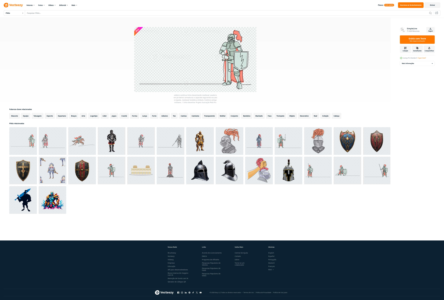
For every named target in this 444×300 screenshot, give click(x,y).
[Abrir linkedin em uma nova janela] (186, 292)
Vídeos (51, 5)
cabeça (336, 116)
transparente (209, 116)
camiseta (195, 116)
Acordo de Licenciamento (212, 253)
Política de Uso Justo (280, 292)
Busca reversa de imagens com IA (178, 274)
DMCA (204, 256)
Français (271, 266)
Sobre (237, 259)
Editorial (62, 5)
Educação (171, 266)
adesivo (164, 116)
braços (73, 116)
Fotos (40, 5)
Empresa (171, 263)
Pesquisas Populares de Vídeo (211, 274)
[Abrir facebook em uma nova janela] (178, 292)
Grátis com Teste (417, 39)
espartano (62, 116)
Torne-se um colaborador (239, 264)
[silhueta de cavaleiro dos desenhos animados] (23, 200)
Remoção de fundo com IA (178, 278)
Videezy (171, 259)
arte (83, 116)
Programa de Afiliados (210, 259)
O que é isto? (422, 58)
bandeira (246, 116)
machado (259, 116)
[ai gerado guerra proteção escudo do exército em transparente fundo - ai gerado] (347, 141)
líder (105, 116)
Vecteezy (171, 256)
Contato (238, 256)
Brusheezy (172, 253)
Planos (380, 5)
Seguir (430, 31)
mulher (223, 116)
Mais (73, 5)
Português (272, 259)
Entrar (432, 5)
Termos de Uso (248, 292)
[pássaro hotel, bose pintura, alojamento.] (141, 170)
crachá (124, 116)
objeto (292, 116)
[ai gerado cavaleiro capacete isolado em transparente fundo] (200, 170)
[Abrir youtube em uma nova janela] (201, 292)
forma (134, 116)
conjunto (234, 116)
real (315, 116)
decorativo (304, 116)
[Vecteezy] (13, 5)
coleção (325, 116)
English (271, 253)
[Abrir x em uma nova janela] (197, 292)
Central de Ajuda (241, 253)
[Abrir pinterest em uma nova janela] (189, 292)
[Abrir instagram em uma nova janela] (182, 292)
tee (174, 116)
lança (144, 116)
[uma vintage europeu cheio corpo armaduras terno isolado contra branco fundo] (111, 141)
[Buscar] (430, 13)
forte (154, 116)
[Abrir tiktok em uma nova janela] (193, 292)
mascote (14, 116)
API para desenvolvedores (178, 270)
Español (271, 256)
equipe (25, 116)
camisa (184, 116)
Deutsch (271, 263)
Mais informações (408, 63)
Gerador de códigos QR (177, 282)
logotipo (94, 116)
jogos (114, 116)
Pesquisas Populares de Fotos (211, 269)
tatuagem (38, 116)
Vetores (29, 5)
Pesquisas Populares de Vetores (211, 264)
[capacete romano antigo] (288, 170)
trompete (280, 116)
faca (269, 116)
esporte (50, 116)
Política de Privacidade (263, 292)
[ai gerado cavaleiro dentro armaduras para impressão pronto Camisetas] (52, 200)
